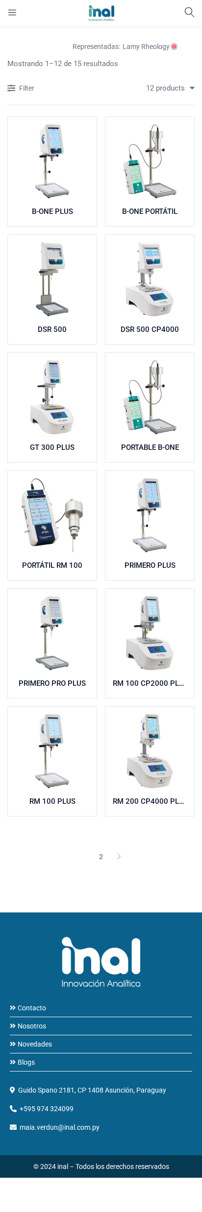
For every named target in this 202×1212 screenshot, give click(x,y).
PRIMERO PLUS (150, 565)
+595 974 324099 (47, 1109)
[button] (167, 88)
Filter (26, 88)
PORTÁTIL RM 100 (52, 565)
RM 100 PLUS (52, 801)
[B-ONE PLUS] (52, 161)
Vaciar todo (36, 46)
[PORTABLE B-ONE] (150, 397)
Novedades (35, 1044)
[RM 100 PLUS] (52, 751)
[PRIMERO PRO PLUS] (52, 633)
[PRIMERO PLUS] (150, 515)
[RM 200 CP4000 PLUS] (150, 751)
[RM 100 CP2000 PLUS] (150, 633)
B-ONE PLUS (52, 211)
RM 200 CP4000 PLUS (150, 801)
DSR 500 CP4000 (150, 329)
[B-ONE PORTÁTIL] (150, 161)
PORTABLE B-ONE (150, 447)
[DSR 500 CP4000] (150, 279)
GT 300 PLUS (52, 447)
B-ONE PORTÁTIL (149, 211)
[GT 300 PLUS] (52, 397)
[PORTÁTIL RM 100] (52, 515)
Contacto (32, 1008)
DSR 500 (52, 329)
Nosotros (32, 1026)
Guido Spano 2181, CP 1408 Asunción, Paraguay (92, 1090)
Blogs (26, 1062)
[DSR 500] (52, 279)
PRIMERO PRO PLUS (52, 683)
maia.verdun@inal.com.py (60, 1127)
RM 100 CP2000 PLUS (150, 683)
